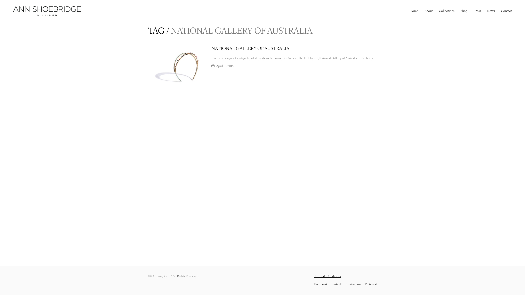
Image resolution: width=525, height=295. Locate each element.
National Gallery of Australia (250, 49)
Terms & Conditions (327, 276)
